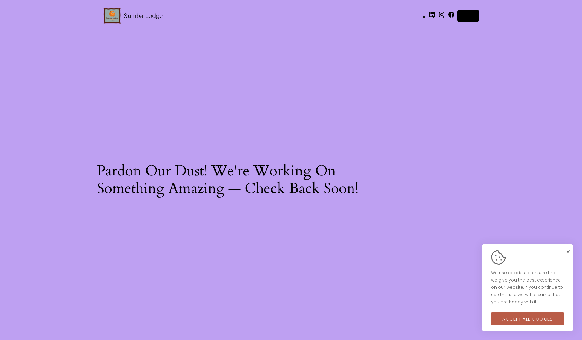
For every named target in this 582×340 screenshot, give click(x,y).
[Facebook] (451, 16)
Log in (468, 15)
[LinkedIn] (432, 16)
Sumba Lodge (143, 15)
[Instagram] (441, 16)
